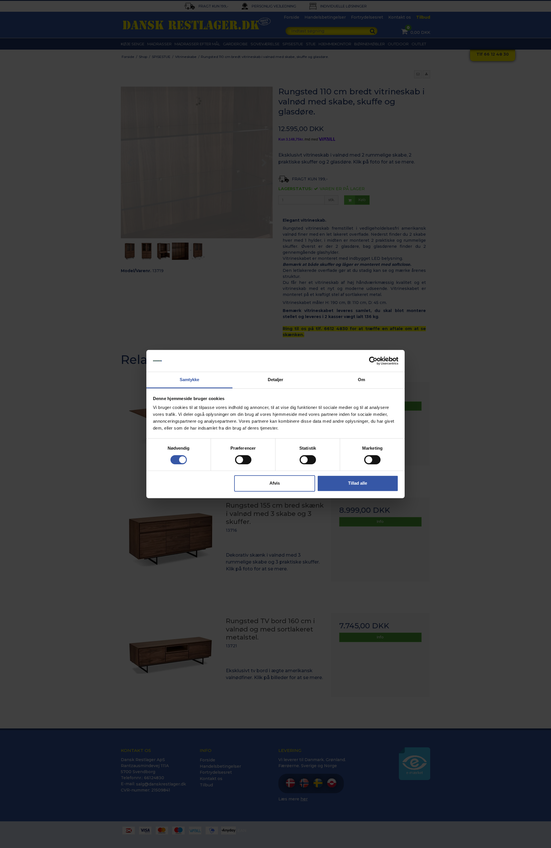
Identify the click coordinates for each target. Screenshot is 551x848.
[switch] (243, 459)
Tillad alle (357, 483)
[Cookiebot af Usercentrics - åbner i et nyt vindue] (373, 360)
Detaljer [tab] (276, 379)
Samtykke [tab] (189, 379)
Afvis (274, 483)
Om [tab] (361, 379)
